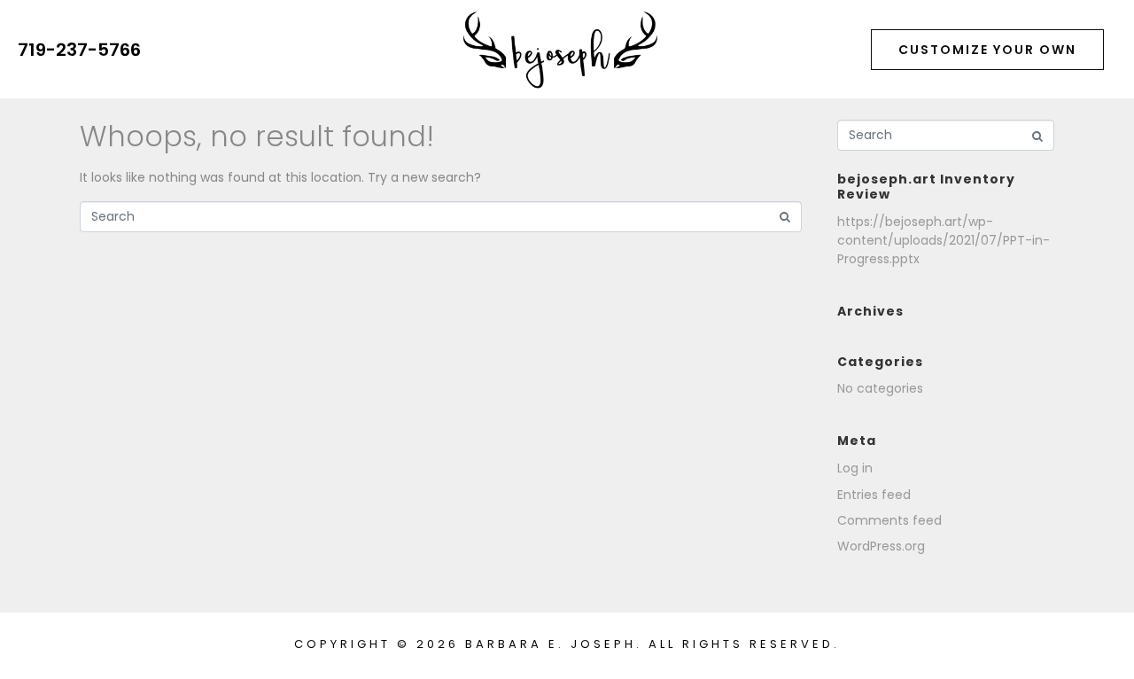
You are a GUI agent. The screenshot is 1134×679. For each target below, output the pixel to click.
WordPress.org (881, 546)
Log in (855, 468)
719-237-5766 (79, 49)
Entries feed (874, 494)
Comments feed (889, 520)
